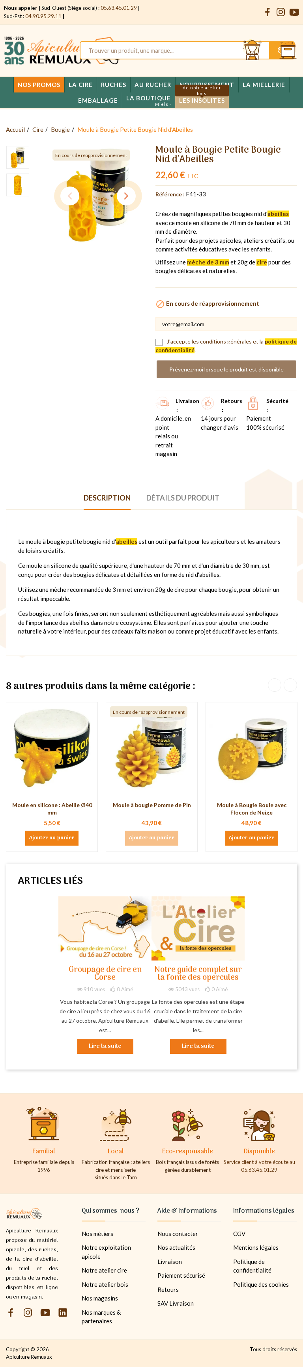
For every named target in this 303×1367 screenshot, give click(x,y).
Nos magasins (100, 1298)
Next (126, 196)
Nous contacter (177, 1233)
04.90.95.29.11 (43, 16)
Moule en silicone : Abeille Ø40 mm (52, 809)
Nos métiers (97, 1233)
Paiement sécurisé (181, 1275)
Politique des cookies (261, 1284)
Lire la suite (105, 1046)
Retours (168, 1289)
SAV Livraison (175, 1303)
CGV (239, 1233)
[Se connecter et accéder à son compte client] (252, 50)
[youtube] (294, 12)
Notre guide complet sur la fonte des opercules (198, 974)
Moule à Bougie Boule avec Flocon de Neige (251, 809)
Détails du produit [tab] (182, 497)
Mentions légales (256, 1247)
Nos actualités (176, 1247)
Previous (69, 196)
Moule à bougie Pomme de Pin (152, 805)
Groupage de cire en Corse (105, 974)
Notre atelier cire (104, 1270)
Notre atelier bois (105, 1284)
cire (261, 262)
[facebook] (267, 12)
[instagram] (281, 12)
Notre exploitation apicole (106, 1252)
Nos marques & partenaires (101, 1317)
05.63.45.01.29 (119, 8)
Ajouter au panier (52, 838)
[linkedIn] (62, 1313)
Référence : (170, 194)
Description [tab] (107, 497)
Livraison (169, 1261)
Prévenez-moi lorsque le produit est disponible (226, 369)
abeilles (278, 213)
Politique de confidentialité (252, 1266)
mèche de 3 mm (208, 262)
